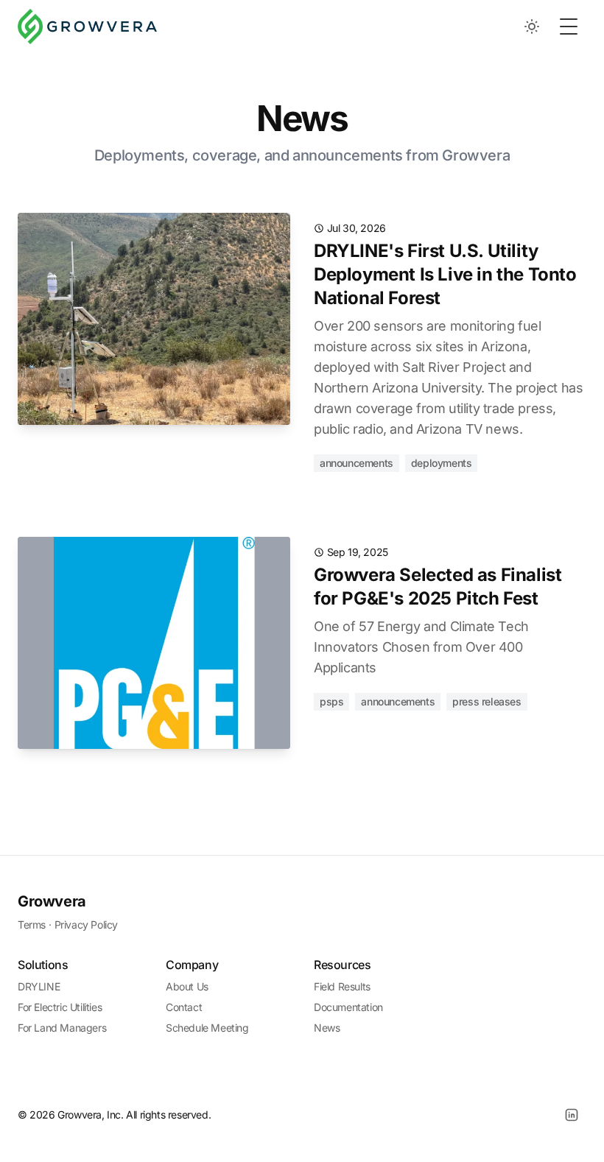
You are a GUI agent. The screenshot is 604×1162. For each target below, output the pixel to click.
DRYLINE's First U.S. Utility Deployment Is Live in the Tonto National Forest (445, 274)
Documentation (348, 1007)
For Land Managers (62, 1027)
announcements (356, 463)
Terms (32, 924)
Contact (184, 1007)
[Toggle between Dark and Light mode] (532, 26)
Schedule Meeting (207, 1027)
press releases (486, 701)
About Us (187, 986)
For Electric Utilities (60, 1007)
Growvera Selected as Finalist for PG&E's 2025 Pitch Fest (437, 586)
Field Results (342, 986)
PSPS (331, 701)
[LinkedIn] (571, 1115)
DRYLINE (39, 986)
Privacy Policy (86, 924)
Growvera (52, 901)
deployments (441, 463)
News (327, 1027)
